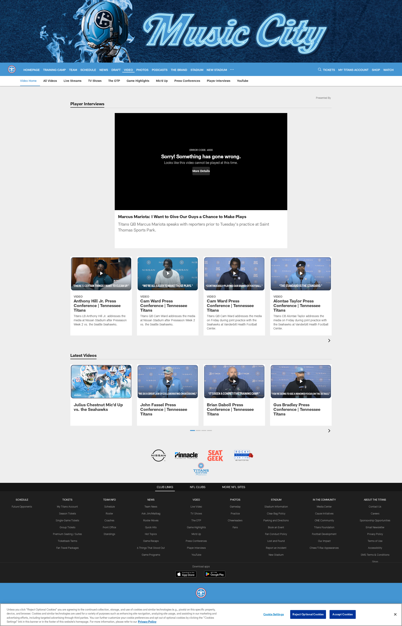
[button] (201, 171)
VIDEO (196, 499)
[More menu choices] (232, 69)
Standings (109, 533)
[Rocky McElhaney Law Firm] (243, 456)
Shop (375, 561)
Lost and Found (276, 540)
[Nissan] (158, 456)
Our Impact (324, 540)
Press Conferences (196, 540)
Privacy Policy (375, 533)
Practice (235, 513)
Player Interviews (196, 547)
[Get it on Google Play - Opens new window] (215, 576)
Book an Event (276, 527)
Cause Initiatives (324, 513)
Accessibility (375, 547)
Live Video (196, 506)
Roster (109, 513)
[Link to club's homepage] (12, 69)
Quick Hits (151, 527)
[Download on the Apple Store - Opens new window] (186, 574)
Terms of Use (375, 540)
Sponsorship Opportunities (375, 520)
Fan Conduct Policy (276, 533)
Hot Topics (151, 533)
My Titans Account (67, 506)
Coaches (109, 520)
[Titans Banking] (187, 456)
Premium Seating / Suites (67, 533)
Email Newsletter (375, 527)
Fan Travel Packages (67, 547)
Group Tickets (67, 527)
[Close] (395, 614)
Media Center (324, 506)
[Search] (319, 69)
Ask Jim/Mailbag (151, 513)
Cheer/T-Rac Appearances (324, 547)
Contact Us (375, 506)
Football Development (324, 533)
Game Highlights (196, 527)
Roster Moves (150, 520)
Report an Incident (276, 547)
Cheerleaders (235, 520)
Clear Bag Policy (276, 513)
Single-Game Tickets (67, 520)
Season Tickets (67, 513)
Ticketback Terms (67, 540)
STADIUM (276, 499)
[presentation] (330, 341)
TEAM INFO (109, 499)
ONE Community (324, 520)
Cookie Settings (273, 614)
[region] (201, 614)
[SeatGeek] (215, 456)
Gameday (235, 506)
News (151, 499)
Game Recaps (151, 540)
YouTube (196, 554)
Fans (235, 527)
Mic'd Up (196, 533)
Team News (150, 506)
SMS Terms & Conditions (375, 554)
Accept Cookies (342, 614)
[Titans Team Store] (201, 469)
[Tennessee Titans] (201, 593)
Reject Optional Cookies (308, 614)
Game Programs (151, 554)
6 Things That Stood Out (151, 547)
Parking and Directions (276, 520)
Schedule (22, 499)
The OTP (196, 520)
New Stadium (276, 554)
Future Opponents (22, 506)
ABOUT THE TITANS (375, 499)
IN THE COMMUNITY (324, 499)
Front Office (109, 527)
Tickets (67, 499)
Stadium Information (276, 506)
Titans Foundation (324, 527)
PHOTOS (235, 499)
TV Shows (196, 513)
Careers (375, 513)
